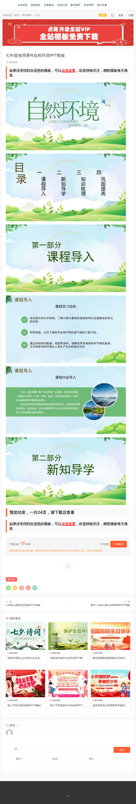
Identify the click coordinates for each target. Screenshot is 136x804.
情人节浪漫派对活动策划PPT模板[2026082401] (67, 705)
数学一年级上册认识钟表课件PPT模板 (110, 605)
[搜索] (112, 15)
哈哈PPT (7, 5)
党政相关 (36, 4)
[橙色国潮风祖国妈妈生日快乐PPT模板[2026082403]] (110, 636)
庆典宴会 (49, 4)
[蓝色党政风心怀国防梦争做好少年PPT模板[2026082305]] (110, 683)
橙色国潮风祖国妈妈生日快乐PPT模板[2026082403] (110, 658)
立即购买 (118, 544)
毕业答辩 (89, 4)
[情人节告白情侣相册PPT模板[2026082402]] (25, 683)
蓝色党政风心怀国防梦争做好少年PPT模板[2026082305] (110, 705)
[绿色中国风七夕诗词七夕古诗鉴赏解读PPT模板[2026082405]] (25, 636)
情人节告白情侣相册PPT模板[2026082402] (24, 705)
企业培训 (22, 4)
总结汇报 (62, 4)
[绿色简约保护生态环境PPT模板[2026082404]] (68, 636)
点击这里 (68, 70)
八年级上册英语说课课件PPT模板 (23, 605)
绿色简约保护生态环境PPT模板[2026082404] (67, 658)
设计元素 (102, 4)
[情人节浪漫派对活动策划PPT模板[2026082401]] (68, 683)
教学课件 (75, 4)
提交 (122, 749)
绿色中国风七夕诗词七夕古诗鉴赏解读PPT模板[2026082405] (24, 658)
